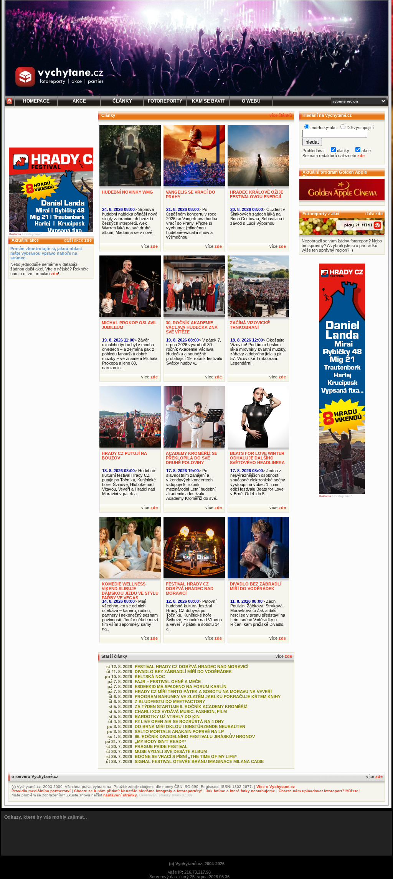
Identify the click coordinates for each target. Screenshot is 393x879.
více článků (280, 115)
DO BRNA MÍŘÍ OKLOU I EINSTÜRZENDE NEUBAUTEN (190, 726)
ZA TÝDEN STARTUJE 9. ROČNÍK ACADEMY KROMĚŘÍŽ (191, 706)
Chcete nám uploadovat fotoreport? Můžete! (319, 791)
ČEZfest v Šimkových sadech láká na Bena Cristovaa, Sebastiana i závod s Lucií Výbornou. (257, 216)
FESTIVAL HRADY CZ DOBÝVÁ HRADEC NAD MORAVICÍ (189, 588)
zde (88, 240)
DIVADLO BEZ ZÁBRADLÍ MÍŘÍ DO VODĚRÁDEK (255, 586)
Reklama (15, 234)
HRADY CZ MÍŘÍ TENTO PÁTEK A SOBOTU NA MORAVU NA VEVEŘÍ (203, 691)
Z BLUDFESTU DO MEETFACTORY (170, 701)
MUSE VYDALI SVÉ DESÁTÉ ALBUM (171, 751)
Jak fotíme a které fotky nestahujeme (240, 791)
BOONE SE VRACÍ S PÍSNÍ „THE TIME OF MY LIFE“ (186, 756)
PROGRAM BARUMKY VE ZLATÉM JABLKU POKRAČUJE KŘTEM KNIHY (208, 696)
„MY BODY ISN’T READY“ (161, 741)
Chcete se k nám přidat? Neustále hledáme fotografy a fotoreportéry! (138, 791)
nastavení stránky (120, 795)
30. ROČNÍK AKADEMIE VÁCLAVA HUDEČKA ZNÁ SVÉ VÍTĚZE (192, 327)
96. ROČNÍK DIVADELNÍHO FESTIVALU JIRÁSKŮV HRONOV (195, 736)
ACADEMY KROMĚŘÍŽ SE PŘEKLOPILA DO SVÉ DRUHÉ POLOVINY (191, 458)
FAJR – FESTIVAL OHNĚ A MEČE (168, 681)
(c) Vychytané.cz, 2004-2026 (197, 863)
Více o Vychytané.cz (275, 786)
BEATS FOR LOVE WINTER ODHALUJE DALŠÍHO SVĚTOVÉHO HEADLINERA (257, 458)
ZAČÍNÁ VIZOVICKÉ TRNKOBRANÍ (250, 325)
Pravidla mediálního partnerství (41, 791)
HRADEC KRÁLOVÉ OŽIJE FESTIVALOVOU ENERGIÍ (256, 194)
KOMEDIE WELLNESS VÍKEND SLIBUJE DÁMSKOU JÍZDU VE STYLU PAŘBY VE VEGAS (130, 591)
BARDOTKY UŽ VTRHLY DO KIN (167, 716)
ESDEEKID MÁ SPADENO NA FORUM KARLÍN (180, 686)
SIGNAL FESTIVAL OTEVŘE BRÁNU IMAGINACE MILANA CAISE (199, 761)
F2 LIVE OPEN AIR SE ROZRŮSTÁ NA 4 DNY (179, 721)
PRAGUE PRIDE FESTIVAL (161, 746)
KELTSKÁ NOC (150, 676)
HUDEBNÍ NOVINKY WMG (127, 192)
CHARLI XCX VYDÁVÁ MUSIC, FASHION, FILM (181, 711)
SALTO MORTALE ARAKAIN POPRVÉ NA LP (179, 731)
